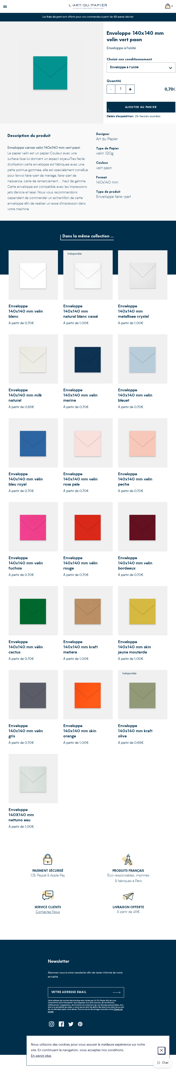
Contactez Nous (48, 912)
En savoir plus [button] (41, 1056)
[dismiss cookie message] (161, 1050)
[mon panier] (167, 6)
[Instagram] (51, 1025)
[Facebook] (61, 1025)
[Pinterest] (80, 1025)
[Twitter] (71, 1025)
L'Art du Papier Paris (88, 6)
